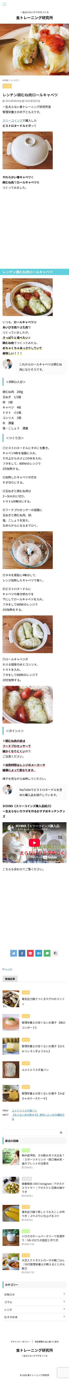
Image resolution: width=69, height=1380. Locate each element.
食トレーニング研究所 (34, 17)
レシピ (9, 969)
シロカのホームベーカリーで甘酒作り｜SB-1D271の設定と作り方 (43, 1238)
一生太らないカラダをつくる (34, 1355)
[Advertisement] (34, 229)
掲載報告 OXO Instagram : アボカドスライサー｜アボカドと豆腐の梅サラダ (43, 1188)
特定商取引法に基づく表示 (47, 1341)
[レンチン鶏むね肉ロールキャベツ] (38, 953)
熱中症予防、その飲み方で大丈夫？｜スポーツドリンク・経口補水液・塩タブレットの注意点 (43, 1159)
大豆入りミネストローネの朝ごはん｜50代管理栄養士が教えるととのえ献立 (43, 1264)
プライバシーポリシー (20, 1341)
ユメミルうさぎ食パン (35, 1070)
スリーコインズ (12, 120)
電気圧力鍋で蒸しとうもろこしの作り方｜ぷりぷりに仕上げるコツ (43, 1214)
